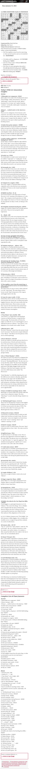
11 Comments (6, 766)
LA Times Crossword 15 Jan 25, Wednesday (14, 12)
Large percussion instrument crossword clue (14, 762)
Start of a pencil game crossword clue (11, 765)
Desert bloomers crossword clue (17, 761)
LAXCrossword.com (9, 1)
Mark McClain (6, 761)
